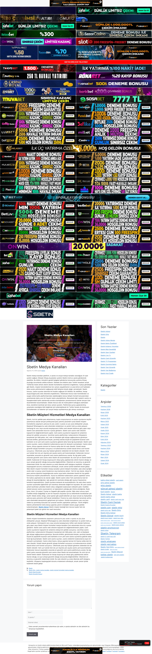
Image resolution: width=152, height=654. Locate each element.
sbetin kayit (119, 516)
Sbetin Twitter (105, 539)
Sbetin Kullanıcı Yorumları (109, 346)
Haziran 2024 (105, 448)
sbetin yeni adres (108, 544)
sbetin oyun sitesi (119, 523)
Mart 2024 (104, 457)
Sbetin (30, 568)
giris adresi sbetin (108, 483)
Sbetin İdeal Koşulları (35, 572)
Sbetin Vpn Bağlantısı (108, 370)
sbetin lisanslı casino (105, 520)
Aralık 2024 (105, 430)
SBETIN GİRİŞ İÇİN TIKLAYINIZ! (76, 62)
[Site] (38, 107)
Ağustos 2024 (106, 442)
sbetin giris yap (106, 510)
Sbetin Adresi (105, 331)
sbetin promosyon (110, 527)
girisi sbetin (106, 485)
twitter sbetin (107, 554)
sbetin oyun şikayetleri (106, 525)
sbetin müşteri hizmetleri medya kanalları (62, 570)
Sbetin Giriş (32, 570)
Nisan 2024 (105, 454)
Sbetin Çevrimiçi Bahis (108, 364)
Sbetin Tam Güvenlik (108, 367)
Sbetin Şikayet (117, 552)
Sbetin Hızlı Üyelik (107, 373)
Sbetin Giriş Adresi (108, 513)
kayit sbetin (105, 492)
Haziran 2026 (105, 409)
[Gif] (76, 148)
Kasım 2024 (105, 433)
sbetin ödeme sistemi (119, 547)
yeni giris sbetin (119, 555)
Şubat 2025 (105, 424)
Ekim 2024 (104, 436)
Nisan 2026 (105, 412)
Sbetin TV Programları (108, 361)
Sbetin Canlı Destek (111, 502)
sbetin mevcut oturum (116, 520)
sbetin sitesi (104, 530)
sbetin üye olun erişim (105, 552)
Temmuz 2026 (106, 406)
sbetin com (106, 507)
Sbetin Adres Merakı (108, 340)
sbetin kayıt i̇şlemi (106, 518)
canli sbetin (119, 480)
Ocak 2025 (104, 427)
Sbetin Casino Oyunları (108, 505)
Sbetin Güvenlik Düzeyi (35, 574)
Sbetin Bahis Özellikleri (109, 343)
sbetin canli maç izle (117, 499)
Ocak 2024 (104, 463)
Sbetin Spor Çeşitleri (108, 352)
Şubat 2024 (105, 460)
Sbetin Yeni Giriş (107, 547)
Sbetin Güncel (107, 515)
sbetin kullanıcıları (107, 557)
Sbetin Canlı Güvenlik (108, 358)
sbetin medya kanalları (42, 570)
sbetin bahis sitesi (108, 497)
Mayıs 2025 (105, 421)
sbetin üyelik (105, 549)
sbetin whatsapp (108, 541)
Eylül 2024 (104, 439)
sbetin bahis (117, 494)
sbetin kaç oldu (118, 518)
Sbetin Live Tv (106, 355)
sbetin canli (105, 499)
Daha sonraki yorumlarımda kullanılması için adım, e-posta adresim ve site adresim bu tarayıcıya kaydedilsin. (59, 628)
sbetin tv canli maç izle (108, 536)
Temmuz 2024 (106, 445)
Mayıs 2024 (105, 451)
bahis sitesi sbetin (108, 480)
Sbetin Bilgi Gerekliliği (108, 349)
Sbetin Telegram (111, 533)
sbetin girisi (117, 507)
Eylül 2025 (104, 415)
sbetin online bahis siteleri (106, 522)
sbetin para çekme (118, 525)
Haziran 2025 (105, 418)
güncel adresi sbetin (111, 488)
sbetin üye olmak (113, 549)
